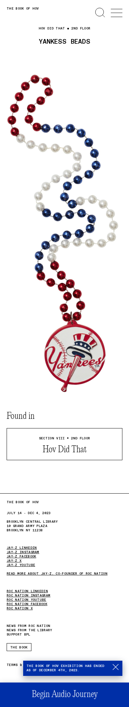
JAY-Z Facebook (21, 556)
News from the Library (29, 630)
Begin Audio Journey (65, 694)
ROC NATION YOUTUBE (26, 599)
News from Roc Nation (28, 626)
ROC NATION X (20, 608)
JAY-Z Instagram (23, 552)
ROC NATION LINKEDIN (27, 591)
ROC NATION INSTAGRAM (28, 595)
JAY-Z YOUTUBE (21, 565)
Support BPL (18, 634)
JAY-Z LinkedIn (22, 548)
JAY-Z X (14, 560)
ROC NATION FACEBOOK (27, 604)
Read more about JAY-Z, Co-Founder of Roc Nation (57, 573)
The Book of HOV (23, 8)
